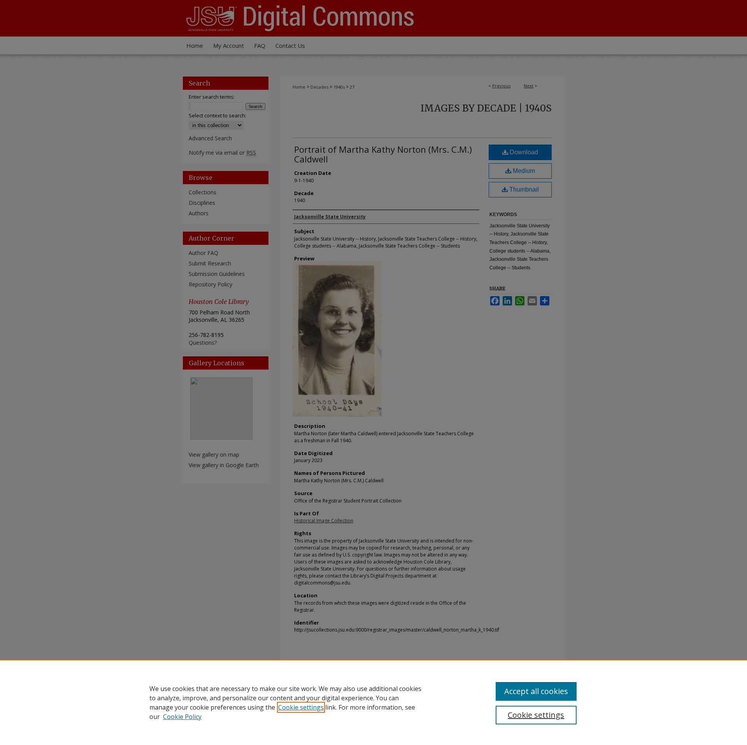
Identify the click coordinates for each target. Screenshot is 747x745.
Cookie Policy (182, 716)
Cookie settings (301, 707)
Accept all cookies (536, 691)
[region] (373, 702)
